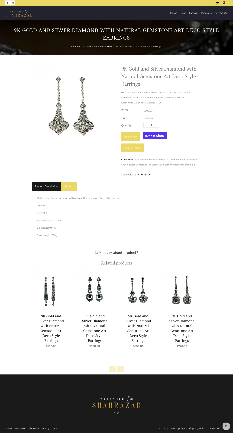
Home (173, 13)
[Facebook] (7, 2)
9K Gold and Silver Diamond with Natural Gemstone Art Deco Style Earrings (51, 328)
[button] (120, 369)
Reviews (69, 186)
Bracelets (206, 13)
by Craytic (52, 428)
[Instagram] (12, 2)
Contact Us (220, 13)
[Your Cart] (217, 2)
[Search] (224, 2)
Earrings (193, 13)
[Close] (223, 407)
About (162, 428)
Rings (183, 13)
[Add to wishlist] (51, 289)
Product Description (46, 186)
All (72, 46)
